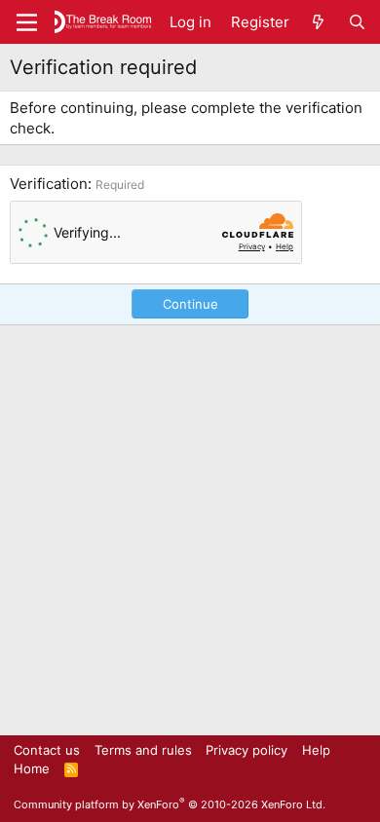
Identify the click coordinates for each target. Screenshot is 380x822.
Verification (49, 183)
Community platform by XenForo (169, 804)
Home (32, 768)
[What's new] (318, 22)
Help (316, 750)
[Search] (357, 22)
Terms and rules (143, 750)
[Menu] (27, 22)
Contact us (47, 750)
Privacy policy (246, 750)
